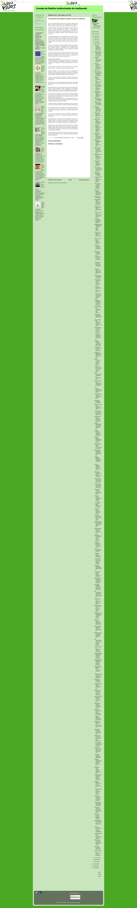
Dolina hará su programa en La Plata (97, 550)
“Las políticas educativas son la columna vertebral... (97, 282)
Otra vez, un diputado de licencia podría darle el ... (97, 208)
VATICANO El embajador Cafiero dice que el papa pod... (97, 452)
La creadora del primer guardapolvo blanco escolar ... (98, 179)
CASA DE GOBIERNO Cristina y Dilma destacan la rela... (97, 143)
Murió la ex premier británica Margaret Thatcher (97, 816)
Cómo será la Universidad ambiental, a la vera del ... (97, 804)
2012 (95, 863)
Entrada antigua (84, 180)
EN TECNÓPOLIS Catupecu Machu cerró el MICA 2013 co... (98, 594)
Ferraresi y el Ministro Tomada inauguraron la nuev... (97, 163)
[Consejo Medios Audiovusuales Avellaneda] (35, 22)
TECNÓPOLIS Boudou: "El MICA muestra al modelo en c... (97, 669)
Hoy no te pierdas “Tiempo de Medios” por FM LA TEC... (98, 343)
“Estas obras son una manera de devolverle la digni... (97, 492)
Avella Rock (97, 70)
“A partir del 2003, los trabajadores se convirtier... (97, 115)
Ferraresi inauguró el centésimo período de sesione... (97, 798)
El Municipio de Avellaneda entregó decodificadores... (98, 628)
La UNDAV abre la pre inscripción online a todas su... (98, 791)
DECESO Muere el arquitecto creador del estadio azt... (97, 433)
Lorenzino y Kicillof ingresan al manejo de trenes (97, 511)
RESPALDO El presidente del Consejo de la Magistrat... (97, 738)
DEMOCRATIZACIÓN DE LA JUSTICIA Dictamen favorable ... (98, 656)
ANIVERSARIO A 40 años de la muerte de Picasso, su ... (97, 823)
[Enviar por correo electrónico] (77, 137)
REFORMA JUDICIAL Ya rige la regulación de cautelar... (98, 94)
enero (96, 861)
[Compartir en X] (80, 137)
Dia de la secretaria (43, 53)
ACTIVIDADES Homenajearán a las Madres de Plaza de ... (98, 87)
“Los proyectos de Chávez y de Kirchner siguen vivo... (97, 413)
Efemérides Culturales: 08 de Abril (97, 847)
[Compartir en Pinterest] (83, 137)
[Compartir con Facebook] (81, 137)
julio (96, 37)
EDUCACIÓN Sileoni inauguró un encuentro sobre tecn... (97, 202)
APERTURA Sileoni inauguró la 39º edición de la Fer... (97, 122)
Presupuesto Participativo (97, 197)
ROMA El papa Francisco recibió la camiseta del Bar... (97, 531)
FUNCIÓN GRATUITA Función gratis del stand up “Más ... (97, 128)
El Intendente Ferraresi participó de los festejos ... (97, 265)
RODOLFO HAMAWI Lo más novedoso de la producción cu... (98, 724)
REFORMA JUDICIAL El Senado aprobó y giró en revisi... (98, 474)
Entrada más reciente (54, 180)
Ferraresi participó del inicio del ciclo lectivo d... (97, 247)
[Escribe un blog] (78, 137)
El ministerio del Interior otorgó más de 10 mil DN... (98, 686)
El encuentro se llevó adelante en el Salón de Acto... (98, 407)
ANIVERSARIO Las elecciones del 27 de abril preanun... (97, 309)
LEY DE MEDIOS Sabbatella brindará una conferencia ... (97, 459)
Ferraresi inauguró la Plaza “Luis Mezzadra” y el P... (97, 271)
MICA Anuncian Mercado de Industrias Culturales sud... (97, 635)
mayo (96, 41)
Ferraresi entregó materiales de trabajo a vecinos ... (98, 498)
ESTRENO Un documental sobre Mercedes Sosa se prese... (97, 608)
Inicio (70, 180)
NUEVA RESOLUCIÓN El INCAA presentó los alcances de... (97, 425)
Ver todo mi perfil (96, 27)
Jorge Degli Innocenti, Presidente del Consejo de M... (97, 731)
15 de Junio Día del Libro (42, 149)
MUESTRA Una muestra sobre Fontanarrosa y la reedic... (98, 446)
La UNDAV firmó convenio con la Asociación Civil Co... (98, 59)
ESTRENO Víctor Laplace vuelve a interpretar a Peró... (97, 770)
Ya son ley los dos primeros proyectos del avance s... (98, 169)
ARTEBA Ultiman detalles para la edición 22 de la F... (97, 439)
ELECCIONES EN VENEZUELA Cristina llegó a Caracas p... (97, 383)
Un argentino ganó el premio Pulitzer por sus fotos (97, 574)
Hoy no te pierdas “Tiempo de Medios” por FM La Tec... (97, 109)
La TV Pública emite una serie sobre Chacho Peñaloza (97, 561)
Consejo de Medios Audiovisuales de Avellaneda (61, 8)
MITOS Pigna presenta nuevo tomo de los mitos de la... (97, 150)
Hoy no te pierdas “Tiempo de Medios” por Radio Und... (97, 47)
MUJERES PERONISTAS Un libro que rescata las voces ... (97, 303)
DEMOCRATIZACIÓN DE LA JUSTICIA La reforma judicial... (98, 615)
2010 (95, 867)
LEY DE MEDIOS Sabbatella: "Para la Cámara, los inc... (97, 467)
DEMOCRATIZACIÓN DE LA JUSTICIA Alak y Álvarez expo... (98, 227)
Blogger (78, 902)
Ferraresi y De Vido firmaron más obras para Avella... (98, 53)
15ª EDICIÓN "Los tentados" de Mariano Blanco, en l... (98, 601)
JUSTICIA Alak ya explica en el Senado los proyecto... (98, 744)
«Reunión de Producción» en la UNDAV (97, 103)
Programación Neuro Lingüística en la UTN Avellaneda (97, 419)
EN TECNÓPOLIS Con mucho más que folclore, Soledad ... (98, 642)
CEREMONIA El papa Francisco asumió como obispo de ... (98, 836)
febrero (96, 859)
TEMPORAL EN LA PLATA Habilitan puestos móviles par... (98, 777)
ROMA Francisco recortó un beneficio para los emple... (97, 361)
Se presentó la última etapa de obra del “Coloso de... (97, 480)
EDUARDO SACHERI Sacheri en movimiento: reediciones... (98, 587)
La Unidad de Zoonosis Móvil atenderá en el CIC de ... (97, 505)
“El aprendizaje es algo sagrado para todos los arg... (98, 396)
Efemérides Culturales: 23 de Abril (97, 252)
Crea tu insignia (38, 23)
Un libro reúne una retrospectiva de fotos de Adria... (97, 215)
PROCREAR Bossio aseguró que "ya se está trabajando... (97, 136)
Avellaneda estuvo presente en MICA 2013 (97, 555)
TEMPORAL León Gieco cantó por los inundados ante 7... (97, 842)
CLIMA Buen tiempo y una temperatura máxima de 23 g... (97, 750)
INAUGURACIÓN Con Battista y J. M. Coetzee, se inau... (97, 157)
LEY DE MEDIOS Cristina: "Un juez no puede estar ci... (97, 784)
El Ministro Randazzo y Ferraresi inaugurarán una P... (97, 545)
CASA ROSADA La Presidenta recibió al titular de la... (97, 649)
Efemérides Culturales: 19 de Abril (97, 401)
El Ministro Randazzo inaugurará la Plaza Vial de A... (98, 567)
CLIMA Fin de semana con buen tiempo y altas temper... (97, 369)
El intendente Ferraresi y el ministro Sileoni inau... (98, 349)
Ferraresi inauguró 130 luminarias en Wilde (98, 390)
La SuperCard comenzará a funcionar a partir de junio (97, 296)
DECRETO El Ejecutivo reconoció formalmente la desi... (97, 705)
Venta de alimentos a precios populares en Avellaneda (97, 66)
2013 (95, 36)
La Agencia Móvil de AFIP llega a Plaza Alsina (97, 718)
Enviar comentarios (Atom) (61, 182)
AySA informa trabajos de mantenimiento (98, 316)
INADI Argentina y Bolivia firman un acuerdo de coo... (98, 699)
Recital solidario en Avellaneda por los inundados (98, 853)
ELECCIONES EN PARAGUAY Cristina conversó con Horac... (98, 322)
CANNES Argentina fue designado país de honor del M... (98, 762)
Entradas (73, 895)
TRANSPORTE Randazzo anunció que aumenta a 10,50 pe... (97, 580)
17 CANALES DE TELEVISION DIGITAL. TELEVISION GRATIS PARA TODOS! (39, 35)
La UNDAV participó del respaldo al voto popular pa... (97, 336)
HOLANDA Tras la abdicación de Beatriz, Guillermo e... (98, 73)
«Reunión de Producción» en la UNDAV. (98, 99)
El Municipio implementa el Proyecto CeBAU (97, 221)
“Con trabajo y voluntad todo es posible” (98, 276)
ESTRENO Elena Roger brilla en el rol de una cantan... (98, 518)
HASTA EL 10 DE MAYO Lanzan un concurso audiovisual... (97, 692)
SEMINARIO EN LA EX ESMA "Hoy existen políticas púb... (98, 524)
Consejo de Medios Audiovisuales (96, 24)
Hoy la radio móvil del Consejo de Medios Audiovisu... (97, 186)
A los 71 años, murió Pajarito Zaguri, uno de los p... (97, 241)
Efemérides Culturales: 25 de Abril (97, 174)
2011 (95, 865)
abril (96, 43)
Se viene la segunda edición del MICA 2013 (97, 756)
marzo (96, 857)
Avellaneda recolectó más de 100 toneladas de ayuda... (97, 810)
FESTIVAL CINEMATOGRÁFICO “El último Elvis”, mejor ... (98, 355)
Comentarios (74, 898)
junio (96, 39)
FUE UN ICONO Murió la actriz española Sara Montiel (98, 829)
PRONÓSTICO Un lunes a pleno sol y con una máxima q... (97, 330)
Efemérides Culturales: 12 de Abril (97, 680)
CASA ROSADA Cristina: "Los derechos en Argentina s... (98, 676)
